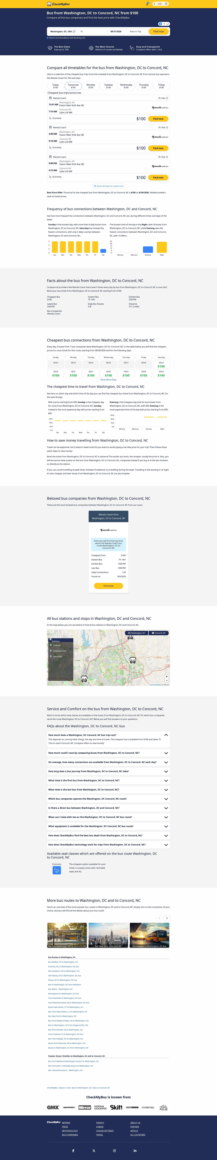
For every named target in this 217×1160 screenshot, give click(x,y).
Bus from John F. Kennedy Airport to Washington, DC (70, 1066)
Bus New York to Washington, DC (62, 1016)
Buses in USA (64, 1088)
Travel (99, 1134)
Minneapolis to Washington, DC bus (63, 993)
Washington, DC (137, 633)
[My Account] (147, 4)
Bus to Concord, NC (101, 1088)
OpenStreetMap (155, 685)
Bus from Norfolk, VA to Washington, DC (65, 1029)
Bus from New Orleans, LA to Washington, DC (67, 1011)
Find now (158, 118)
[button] (132, 660)
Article (134, 1130)
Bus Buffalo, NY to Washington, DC (63, 962)
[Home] (58, 4)
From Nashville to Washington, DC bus (64, 998)
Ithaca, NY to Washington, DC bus (62, 980)
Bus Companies (70, 1134)
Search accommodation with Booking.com (67, 38)
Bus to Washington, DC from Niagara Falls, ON (68, 1025)
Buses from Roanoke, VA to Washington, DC (67, 1043)
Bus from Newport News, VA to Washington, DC (68, 1020)
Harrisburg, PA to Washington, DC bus (64, 975)
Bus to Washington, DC (82, 1088)
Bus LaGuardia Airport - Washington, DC (65, 1070)
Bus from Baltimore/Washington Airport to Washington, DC (73, 1061)
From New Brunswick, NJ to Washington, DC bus (68, 1002)
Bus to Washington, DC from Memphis (64, 984)
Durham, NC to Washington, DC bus (63, 966)
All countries (137, 1134)
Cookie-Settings (105, 1130)
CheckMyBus (52, 1088)
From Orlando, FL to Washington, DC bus (65, 1034)
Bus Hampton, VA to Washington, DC (64, 971)
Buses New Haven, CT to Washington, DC (65, 1007)
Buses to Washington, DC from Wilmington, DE (68, 1048)
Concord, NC (160, 633)
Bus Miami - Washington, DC (60, 989)
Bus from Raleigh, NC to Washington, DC (65, 1039)
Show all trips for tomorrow (109, 186)
